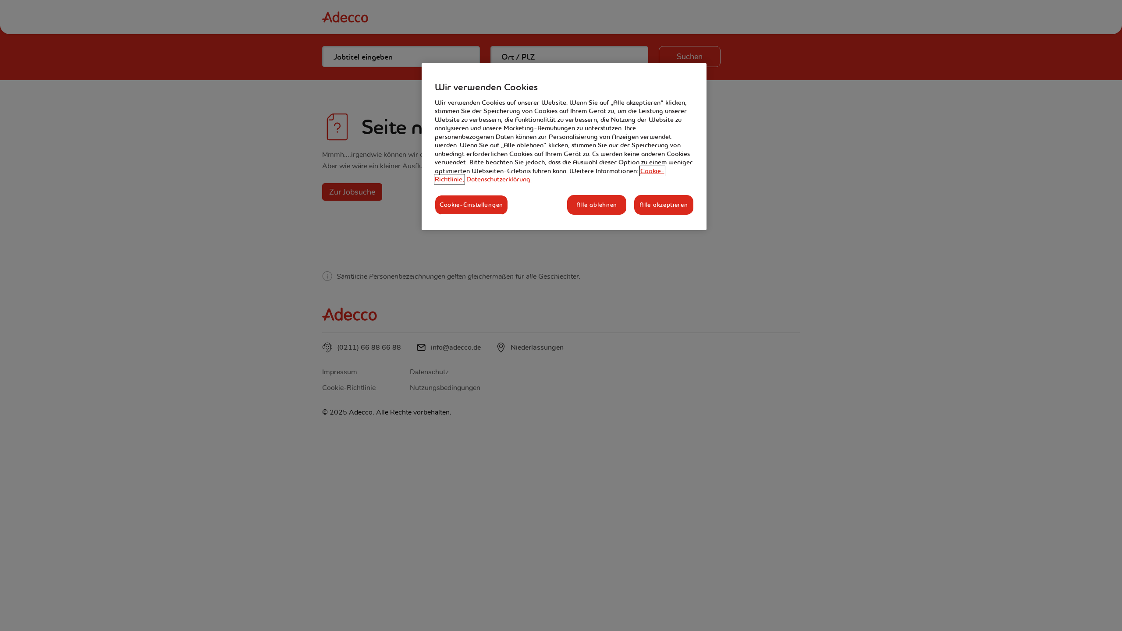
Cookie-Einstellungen (471, 205)
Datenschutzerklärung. (499, 179)
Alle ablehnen (596, 205)
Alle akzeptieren (663, 205)
